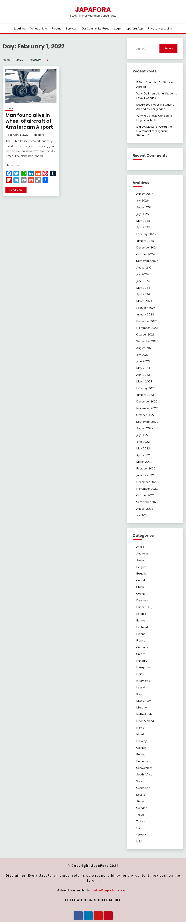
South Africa (144, 774)
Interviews (143, 680)
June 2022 (143, 441)
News (9, 108)
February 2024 (146, 307)
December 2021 (147, 482)
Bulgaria (141, 573)
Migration (142, 707)
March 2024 (144, 301)
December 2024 (147, 247)
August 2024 (144, 267)
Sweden (141, 808)
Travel (140, 814)
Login (117, 28)
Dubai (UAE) (144, 607)
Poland (140, 754)
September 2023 (147, 341)
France (140, 640)
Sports (140, 794)
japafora (39, 134)
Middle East (143, 701)
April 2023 (143, 374)
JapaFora (93, 9)
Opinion (141, 747)
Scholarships (144, 768)
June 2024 (143, 281)
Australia (142, 553)
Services (71, 28)
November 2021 (147, 488)
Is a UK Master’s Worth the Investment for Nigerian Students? (154, 131)
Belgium (141, 567)
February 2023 (146, 388)
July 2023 (142, 354)
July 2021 (142, 515)
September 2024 (147, 260)
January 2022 (145, 475)
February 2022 (146, 468)
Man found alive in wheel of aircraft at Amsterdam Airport (29, 121)
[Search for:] (146, 48)
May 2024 (143, 287)
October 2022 (145, 415)
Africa (140, 546)
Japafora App (134, 28)
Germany (142, 647)
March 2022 (144, 461)
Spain (139, 781)
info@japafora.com (111, 890)
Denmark (142, 600)
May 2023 (143, 368)
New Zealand (145, 721)
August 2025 (144, 207)
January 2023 (145, 394)
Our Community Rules (95, 28)
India (139, 674)
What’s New (38, 28)
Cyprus (140, 593)
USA (139, 841)
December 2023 (147, 321)
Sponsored (143, 788)
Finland (140, 634)
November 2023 (147, 327)
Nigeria (140, 734)
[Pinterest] (108, 915)
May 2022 (143, 448)
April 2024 (143, 294)
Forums (56, 28)
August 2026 (144, 194)
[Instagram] (98, 915)
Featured (142, 627)
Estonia (141, 613)
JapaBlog (20, 28)
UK (138, 828)
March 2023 (144, 381)
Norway (141, 741)
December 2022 (147, 401)
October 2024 (145, 254)
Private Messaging (160, 28)
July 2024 (142, 274)
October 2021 (145, 495)
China (140, 587)
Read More (16, 189)
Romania (142, 761)
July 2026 (142, 200)
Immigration (143, 667)
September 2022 (147, 421)
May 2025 (143, 220)
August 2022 (144, 428)
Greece (140, 654)
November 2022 (147, 408)
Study (140, 801)
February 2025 (146, 234)
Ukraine (141, 835)
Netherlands (144, 714)
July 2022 (142, 435)
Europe (140, 620)
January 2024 (145, 314)
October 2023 (145, 334)
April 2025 (143, 227)
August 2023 (144, 348)
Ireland (140, 687)
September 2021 (147, 502)
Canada (141, 580)
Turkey (140, 821)
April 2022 (143, 455)
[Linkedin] (88, 915)
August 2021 (144, 508)
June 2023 (143, 361)
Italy (139, 694)
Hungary (141, 660)
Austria (140, 560)
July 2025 (142, 214)
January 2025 (145, 240)
